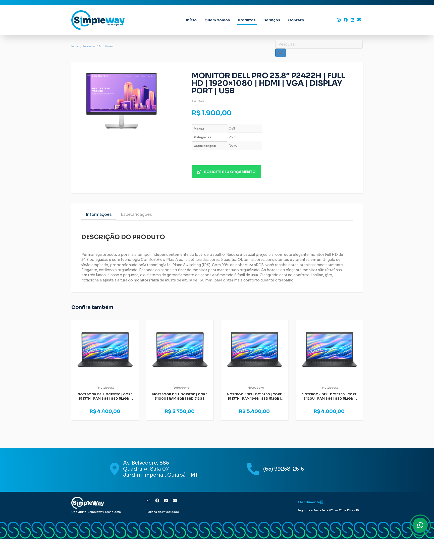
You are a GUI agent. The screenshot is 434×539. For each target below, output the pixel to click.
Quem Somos (217, 20)
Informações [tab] (99, 214)
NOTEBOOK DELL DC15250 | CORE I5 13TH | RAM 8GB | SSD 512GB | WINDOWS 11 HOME (104, 398)
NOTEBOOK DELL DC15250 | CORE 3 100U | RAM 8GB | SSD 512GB (179, 396)
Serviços (271, 20)
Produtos (247, 20)
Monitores (106, 46)
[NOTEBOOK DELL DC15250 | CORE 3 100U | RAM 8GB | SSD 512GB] (179, 352)
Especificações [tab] (136, 214)
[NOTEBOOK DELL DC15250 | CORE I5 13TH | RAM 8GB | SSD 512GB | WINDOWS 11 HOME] (105, 352)
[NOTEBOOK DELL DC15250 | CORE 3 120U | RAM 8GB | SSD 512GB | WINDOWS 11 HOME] (329, 352)
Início (191, 20)
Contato (296, 20)
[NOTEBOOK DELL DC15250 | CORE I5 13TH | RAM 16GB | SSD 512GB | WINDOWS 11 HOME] (254, 352)
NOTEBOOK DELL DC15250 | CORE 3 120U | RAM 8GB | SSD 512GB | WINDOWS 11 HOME (329, 398)
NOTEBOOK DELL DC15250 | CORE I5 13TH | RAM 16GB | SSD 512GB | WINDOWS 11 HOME (254, 398)
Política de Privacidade (163, 512)
